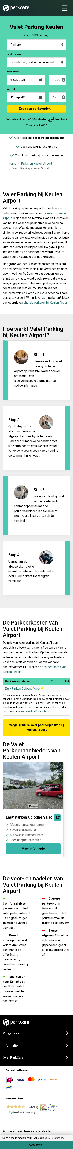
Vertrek (11, 89)
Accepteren (36, 1144)
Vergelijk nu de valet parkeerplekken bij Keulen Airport (36, 727)
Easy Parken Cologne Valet (23, 688)
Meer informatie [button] (56, 1138)
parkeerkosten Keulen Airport (34, 711)
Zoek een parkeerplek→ (36, 108)
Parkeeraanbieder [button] (17, 681)
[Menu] (66, 8)
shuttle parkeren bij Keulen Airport (46, 302)
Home (12, 163)
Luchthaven (14, 54)
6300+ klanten (37, 119)
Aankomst (13, 71)
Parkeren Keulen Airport (36, 163)
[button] (52, 681)
